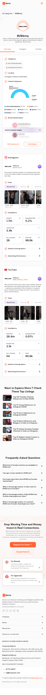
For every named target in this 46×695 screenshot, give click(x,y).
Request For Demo (21, 545)
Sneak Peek (21, 552)
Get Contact (32, 144)
